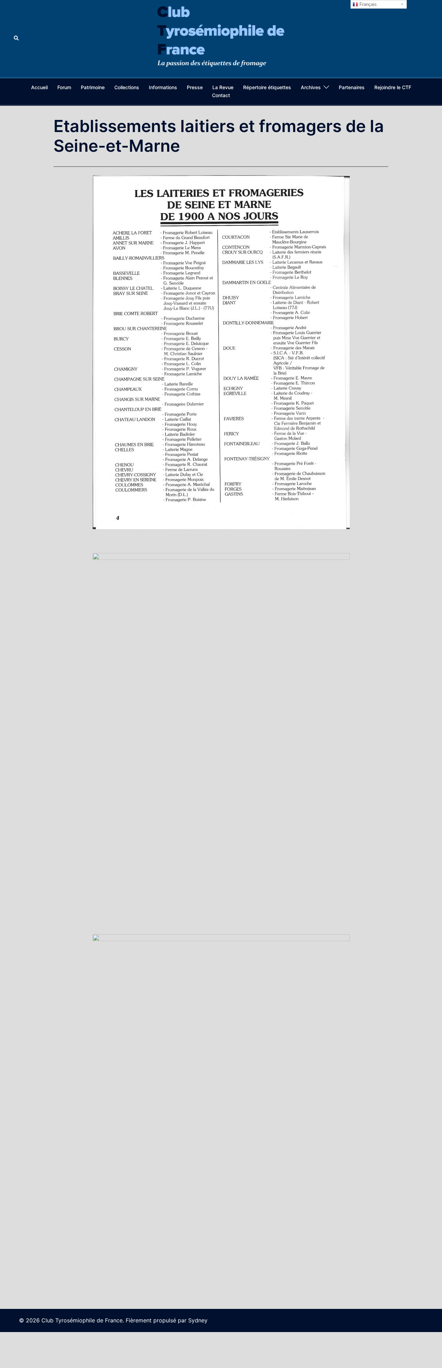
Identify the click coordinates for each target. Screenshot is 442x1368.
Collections (126, 87)
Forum (64, 87)
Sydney (198, 1320)
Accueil (39, 87)
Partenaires (352, 87)
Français (367, 4)
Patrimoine (93, 87)
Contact (221, 95)
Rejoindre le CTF (392, 87)
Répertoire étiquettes (267, 87)
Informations (163, 87)
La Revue (222, 87)
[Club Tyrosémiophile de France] (221, 38)
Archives (311, 87)
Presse (195, 87)
